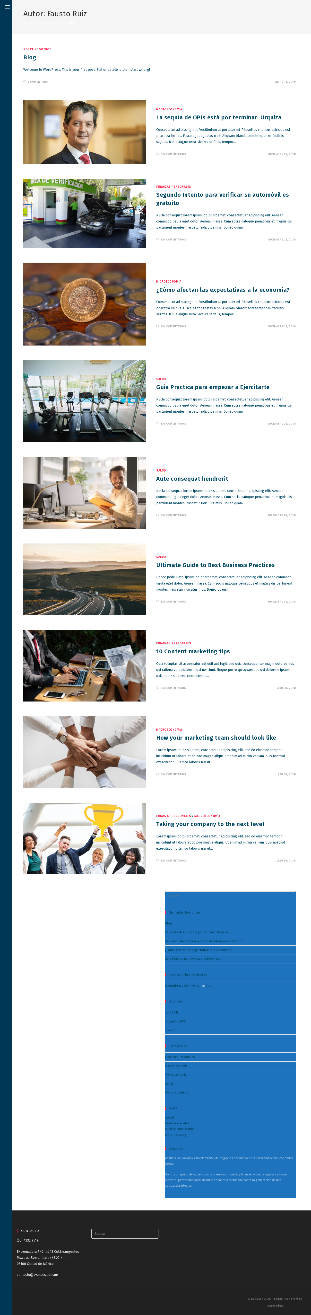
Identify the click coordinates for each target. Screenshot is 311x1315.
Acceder (170, 1117)
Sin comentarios (173, 154)
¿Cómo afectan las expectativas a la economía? (223, 289)
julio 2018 (172, 1030)
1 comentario (38, 81)
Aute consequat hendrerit (192, 478)
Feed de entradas (177, 1123)
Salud (161, 379)
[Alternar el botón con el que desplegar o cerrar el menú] (7, 6)
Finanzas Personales (173, 186)
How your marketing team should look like (216, 737)
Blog (29, 57)
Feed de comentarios (180, 1129)
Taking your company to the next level (210, 824)
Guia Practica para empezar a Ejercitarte (213, 387)
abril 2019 (172, 1012)
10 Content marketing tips (193, 651)
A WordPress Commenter (183, 985)
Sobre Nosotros (37, 49)
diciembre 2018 (175, 1021)
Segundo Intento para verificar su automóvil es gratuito (204, 941)
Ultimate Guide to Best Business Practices (215, 565)
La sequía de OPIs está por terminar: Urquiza (218, 117)
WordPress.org (176, 1135)
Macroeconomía (169, 109)
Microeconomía (168, 281)
